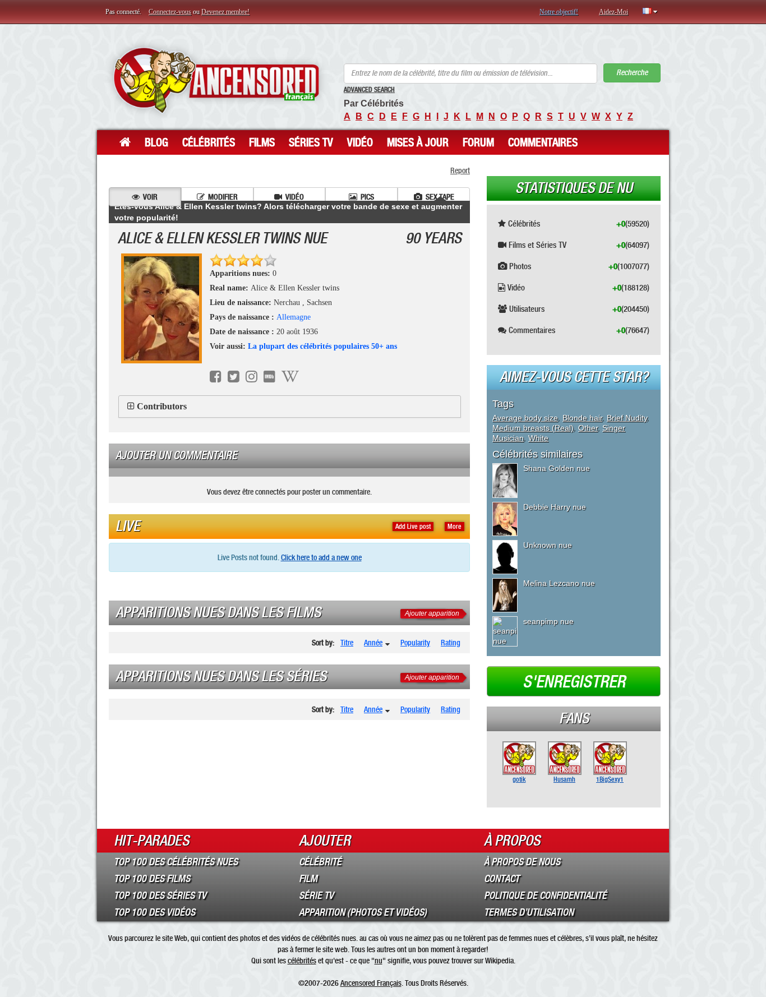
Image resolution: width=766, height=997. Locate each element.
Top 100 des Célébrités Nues (176, 862)
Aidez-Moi (613, 12)
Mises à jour (418, 142)
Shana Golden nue (556, 468)
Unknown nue (547, 545)
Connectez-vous (170, 12)
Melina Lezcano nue (559, 583)
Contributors (162, 406)
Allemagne (293, 317)
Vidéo (360, 142)
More (454, 526)
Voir (150, 196)
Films (262, 142)
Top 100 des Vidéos (154, 912)
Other (588, 427)
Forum (478, 142)
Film (308, 879)
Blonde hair (582, 417)
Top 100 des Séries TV (160, 895)
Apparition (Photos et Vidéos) (363, 912)
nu (378, 960)
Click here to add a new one (321, 557)
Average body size (525, 417)
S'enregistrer (574, 682)
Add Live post (413, 526)
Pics (367, 196)
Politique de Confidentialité (545, 895)
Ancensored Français (371, 982)
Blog (156, 142)
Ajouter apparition (432, 613)
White (538, 437)
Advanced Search (369, 90)
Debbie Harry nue (554, 506)
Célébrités (208, 142)
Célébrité (320, 862)
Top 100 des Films (152, 879)
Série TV (316, 895)
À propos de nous (522, 862)
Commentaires (543, 142)
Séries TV (311, 142)
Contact (501, 879)
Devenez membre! (225, 12)
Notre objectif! (558, 12)
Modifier (223, 196)
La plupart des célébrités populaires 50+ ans (322, 346)
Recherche (632, 72)
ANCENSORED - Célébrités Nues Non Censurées (216, 80)
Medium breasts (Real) (533, 427)
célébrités (302, 960)
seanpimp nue (548, 621)
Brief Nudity (627, 417)
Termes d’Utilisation (529, 912)
